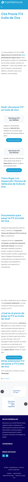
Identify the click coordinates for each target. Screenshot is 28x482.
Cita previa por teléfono (14, 140)
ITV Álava (6, 378)
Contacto (9, 473)
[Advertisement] (14, 36)
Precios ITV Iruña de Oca (14, 357)
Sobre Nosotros (17, 473)
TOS (14, 477)
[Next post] (25, 404)
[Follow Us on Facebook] (3, 455)
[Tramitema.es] (13, 2)
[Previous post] (2, 391)
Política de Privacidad (8, 475)
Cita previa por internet (14, 170)
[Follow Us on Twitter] (7, 455)
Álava (23, 55)
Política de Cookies (20, 475)
